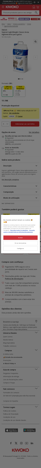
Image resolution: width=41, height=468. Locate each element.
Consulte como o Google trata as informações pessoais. (19, 231)
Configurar (20, 248)
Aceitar (20, 237)
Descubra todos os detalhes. (19, 230)
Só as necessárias (20, 243)
